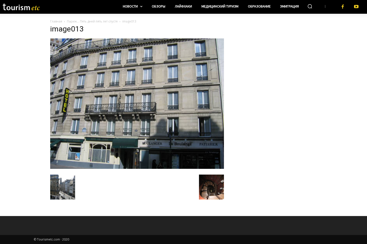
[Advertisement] (273, 57)
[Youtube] (356, 6)
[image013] (137, 167)
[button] (309, 6)
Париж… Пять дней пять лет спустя (92, 21)
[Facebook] (342, 6)
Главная (56, 21)
